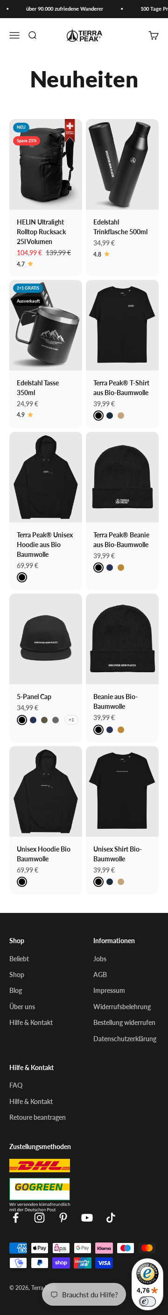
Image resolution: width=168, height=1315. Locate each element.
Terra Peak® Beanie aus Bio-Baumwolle (121, 539)
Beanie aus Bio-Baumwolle (115, 701)
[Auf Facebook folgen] (15, 1217)
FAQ (15, 1085)
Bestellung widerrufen (124, 1022)
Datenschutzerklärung (124, 1038)
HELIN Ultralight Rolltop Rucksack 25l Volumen (41, 231)
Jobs (99, 958)
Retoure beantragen (37, 1117)
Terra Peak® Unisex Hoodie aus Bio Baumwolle (45, 544)
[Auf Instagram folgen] (39, 1217)
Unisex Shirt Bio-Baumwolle (117, 853)
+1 (71, 719)
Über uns (22, 1006)
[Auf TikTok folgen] (111, 1217)
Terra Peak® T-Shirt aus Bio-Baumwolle (121, 387)
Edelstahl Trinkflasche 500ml (120, 226)
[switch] (147, 1301)
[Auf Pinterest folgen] (63, 1217)
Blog (15, 990)
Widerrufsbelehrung (122, 1006)
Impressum (109, 990)
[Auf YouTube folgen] (87, 1217)
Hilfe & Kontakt (31, 1022)
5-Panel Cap (34, 696)
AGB (100, 974)
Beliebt (19, 958)
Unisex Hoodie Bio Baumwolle (43, 853)
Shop (16, 974)
